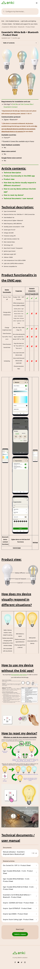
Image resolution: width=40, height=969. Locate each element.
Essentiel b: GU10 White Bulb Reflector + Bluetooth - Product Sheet (17, 896)
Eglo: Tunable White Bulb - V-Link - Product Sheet (18, 872)
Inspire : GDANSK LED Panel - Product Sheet (18, 903)
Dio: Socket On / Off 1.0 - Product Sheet (17, 865)
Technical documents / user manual (18, 198)
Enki (2, 21)
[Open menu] (37, 3)
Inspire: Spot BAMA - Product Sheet (15, 914)
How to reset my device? (14, 195)
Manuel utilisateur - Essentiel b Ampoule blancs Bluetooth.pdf (14, 853)
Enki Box (15, 104)
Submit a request (20, 934)
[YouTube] (18, 962)
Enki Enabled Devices (12, 21)
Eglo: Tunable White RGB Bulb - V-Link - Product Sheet (16, 880)
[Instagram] (25, 962)
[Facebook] (15, 962)
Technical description (12, 172)
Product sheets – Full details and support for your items (19, 24)
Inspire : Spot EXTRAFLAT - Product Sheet (17, 908)
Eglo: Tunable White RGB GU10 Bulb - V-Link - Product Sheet (18, 888)
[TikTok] (21, 962)
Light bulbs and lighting (28, 21)
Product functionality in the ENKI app (19, 176)
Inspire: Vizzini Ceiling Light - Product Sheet (18, 919)
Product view (9, 179)
